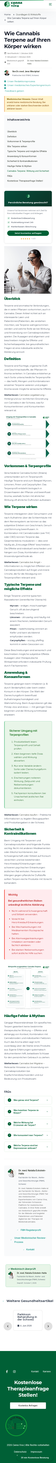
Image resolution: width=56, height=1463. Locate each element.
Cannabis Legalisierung (31, 395)
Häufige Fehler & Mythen (19, 166)
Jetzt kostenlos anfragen (28, 233)
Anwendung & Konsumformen (21, 156)
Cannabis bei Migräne (31, 1063)
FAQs (9, 176)
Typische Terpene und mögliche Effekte (27, 151)
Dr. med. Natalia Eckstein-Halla (38, 62)
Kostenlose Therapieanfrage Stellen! (25, 180)
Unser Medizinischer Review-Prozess (28, 1239)
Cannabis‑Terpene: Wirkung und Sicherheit (28, 171)
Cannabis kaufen (28, 814)
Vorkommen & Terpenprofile (21, 141)
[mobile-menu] (49, 4)
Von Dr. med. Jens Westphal (25, 71)
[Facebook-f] (6, 1371)
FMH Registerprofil (29, 1230)
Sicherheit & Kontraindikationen (22, 161)
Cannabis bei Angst (29, 562)
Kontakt (29, 1249)
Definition (12, 136)
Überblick (12, 131)
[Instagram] (14, 1371)
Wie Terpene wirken (17, 146)
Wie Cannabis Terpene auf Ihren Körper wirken (27, 39)
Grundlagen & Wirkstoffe (28, 14)
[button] (28, 1100)
